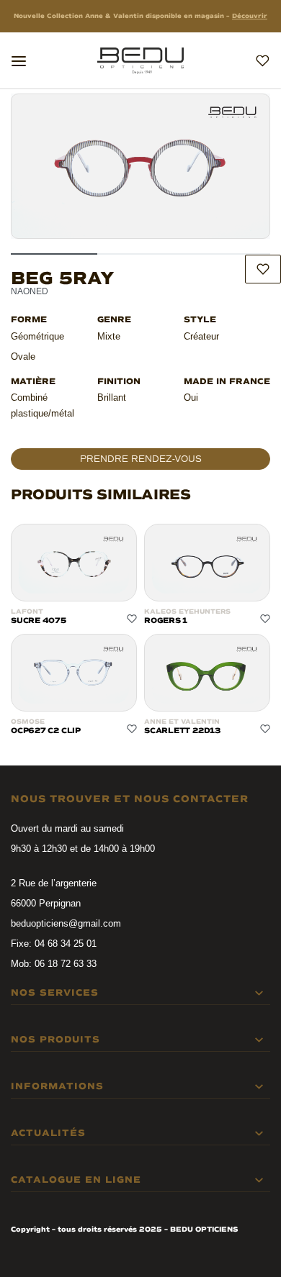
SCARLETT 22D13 (182, 730)
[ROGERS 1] (207, 563)
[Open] (19, 61)
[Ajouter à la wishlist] (263, 269)
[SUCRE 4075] (74, 563)
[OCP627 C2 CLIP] (74, 673)
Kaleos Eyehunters (187, 612)
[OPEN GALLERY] (140, 166)
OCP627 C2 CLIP (46, 730)
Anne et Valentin (182, 722)
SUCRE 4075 (38, 620)
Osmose (28, 722)
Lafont (27, 612)
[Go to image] (54, 254)
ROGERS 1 (165, 620)
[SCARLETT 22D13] (207, 673)
